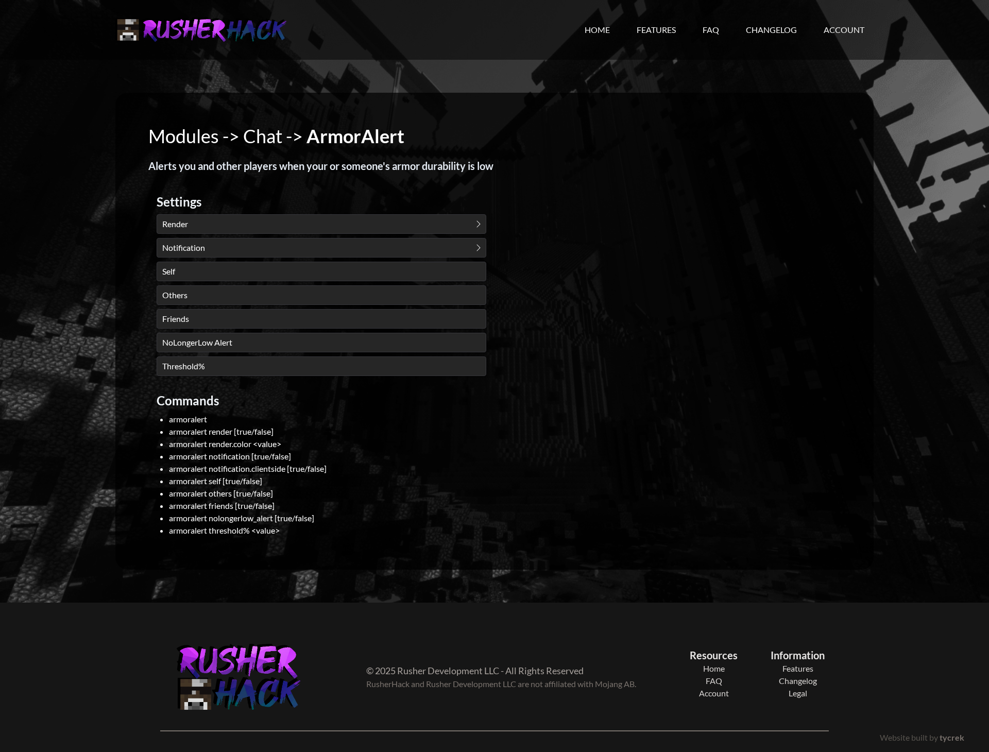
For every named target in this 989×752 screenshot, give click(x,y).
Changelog (771, 30)
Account (844, 30)
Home (597, 30)
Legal (798, 693)
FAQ (711, 30)
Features (656, 30)
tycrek (952, 737)
